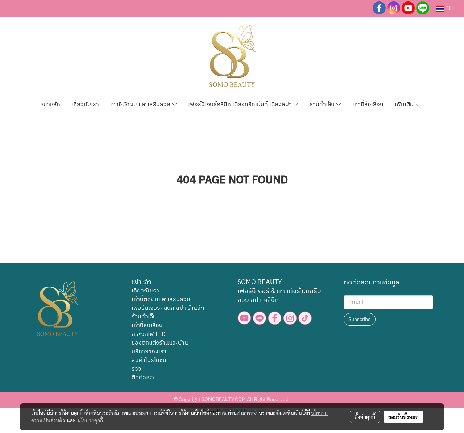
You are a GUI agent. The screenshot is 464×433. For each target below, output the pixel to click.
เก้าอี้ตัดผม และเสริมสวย (141, 104)
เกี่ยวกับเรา (85, 104)
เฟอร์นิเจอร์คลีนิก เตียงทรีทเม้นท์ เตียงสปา (240, 104)
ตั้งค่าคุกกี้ (365, 416)
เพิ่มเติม (405, 104)
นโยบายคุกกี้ (90, 420)
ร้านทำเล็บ (323, 104)
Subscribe (359, 319)
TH (448, 8)
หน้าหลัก (50, 104)
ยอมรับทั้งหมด (403, 416)
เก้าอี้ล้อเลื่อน (368, 104)
